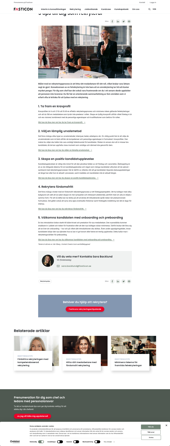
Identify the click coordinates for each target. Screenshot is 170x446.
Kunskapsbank (121, 9)
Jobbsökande (91, 9)
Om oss (135, 9)
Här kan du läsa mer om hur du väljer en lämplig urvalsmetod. (64, 150)
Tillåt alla (151, 427)
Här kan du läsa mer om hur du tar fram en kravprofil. (60, 122)
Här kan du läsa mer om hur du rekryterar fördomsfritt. (61, 209)
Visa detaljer (108, 442)
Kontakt (142, 2)
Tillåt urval (150, 432)
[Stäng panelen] (166, 425)
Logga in (153, 2)
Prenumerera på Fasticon (23, 2)
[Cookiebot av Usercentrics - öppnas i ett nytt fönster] (15, 441)
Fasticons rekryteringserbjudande (85, 309)
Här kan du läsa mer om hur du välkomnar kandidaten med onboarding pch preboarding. (75, 239)
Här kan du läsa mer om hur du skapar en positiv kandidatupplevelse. (67, 178)
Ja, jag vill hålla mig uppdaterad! (32, 416)
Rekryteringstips (45, 281)
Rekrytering (75, 9)
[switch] (60, 441)
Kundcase (106, 9)
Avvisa (151, 437)
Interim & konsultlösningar (53, 9)
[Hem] (23, 9)
